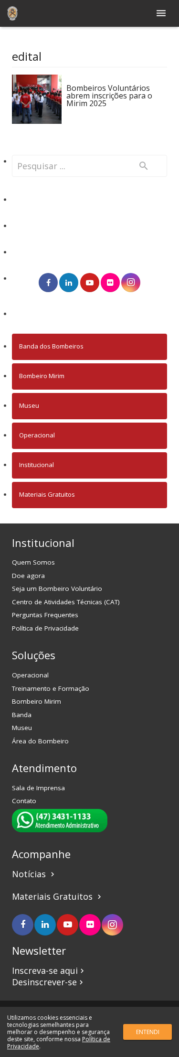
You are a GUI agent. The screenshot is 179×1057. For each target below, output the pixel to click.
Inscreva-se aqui (49, 970)
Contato (24, 800)
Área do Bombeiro (40, 741)
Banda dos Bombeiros (51, 346)
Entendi (147, 1032)
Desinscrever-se (48, 982)
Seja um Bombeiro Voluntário (57, 588)
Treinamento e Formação (50, 688)
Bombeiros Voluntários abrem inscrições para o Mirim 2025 (109, 96)
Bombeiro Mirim (41, 375)
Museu (29, 405)
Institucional (36, 464)
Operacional (37, 435)
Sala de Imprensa (38, 788)
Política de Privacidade (45, 628)
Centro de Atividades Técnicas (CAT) (66, 602)
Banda (22, 714)
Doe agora (28, 575)
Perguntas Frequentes (45, 614)
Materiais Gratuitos (47, 494)
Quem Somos (33, 562)
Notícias (34, 874)
